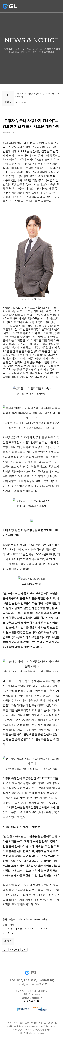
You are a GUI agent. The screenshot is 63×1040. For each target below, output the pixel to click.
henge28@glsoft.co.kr (32, 998)
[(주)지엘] (10, 6)
